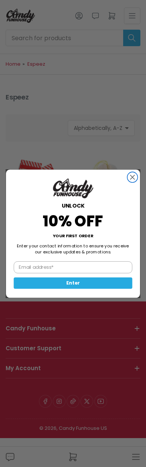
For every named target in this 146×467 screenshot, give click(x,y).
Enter (73, 282)
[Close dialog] (132, 177)
